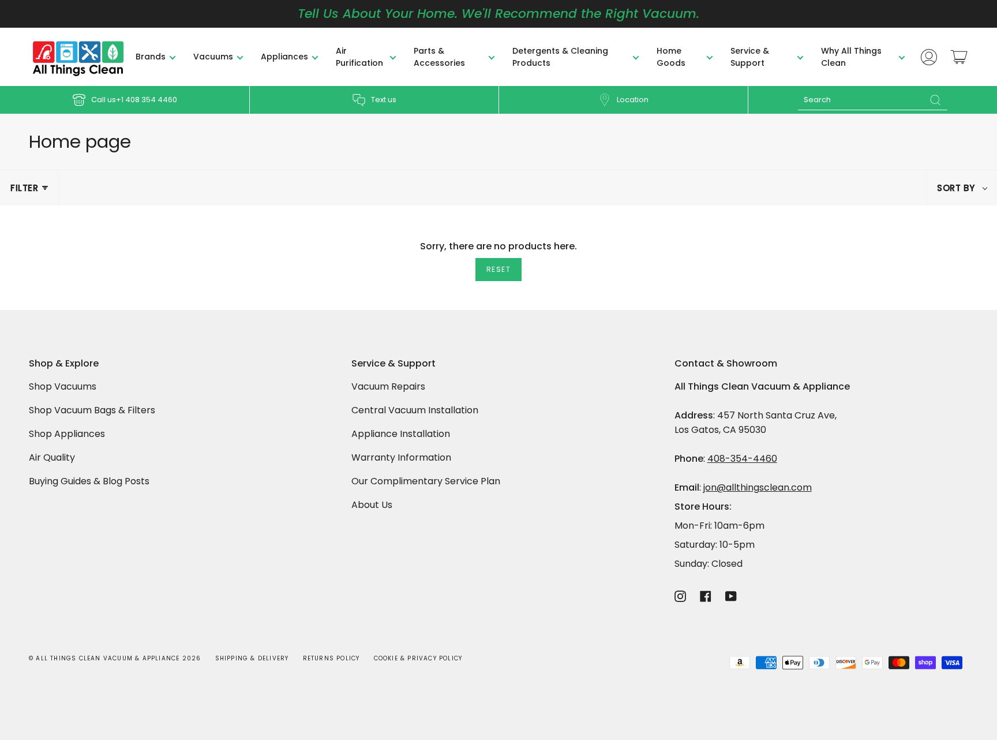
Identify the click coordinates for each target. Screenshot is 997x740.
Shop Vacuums (62, 386)
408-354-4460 (742, 458)
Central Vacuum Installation (414, 410)
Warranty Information (401, 457)
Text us (383, 99)
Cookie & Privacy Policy (418, 658)
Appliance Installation (400, 433)
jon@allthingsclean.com (757, 487)
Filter (24, 188)
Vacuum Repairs (388, 386)
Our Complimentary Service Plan (425, 481)
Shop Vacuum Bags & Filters (92, 410)
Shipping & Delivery (252, 658)
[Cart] (959, 57)
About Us (371, 504)
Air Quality (52, 457)
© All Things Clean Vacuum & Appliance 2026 (115, 658)
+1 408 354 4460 (146, 99)
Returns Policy (331, 658)
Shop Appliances (67, 433)
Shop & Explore (64, 364)
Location (633, 99)
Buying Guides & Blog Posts (89, 481)
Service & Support (393, 364)
